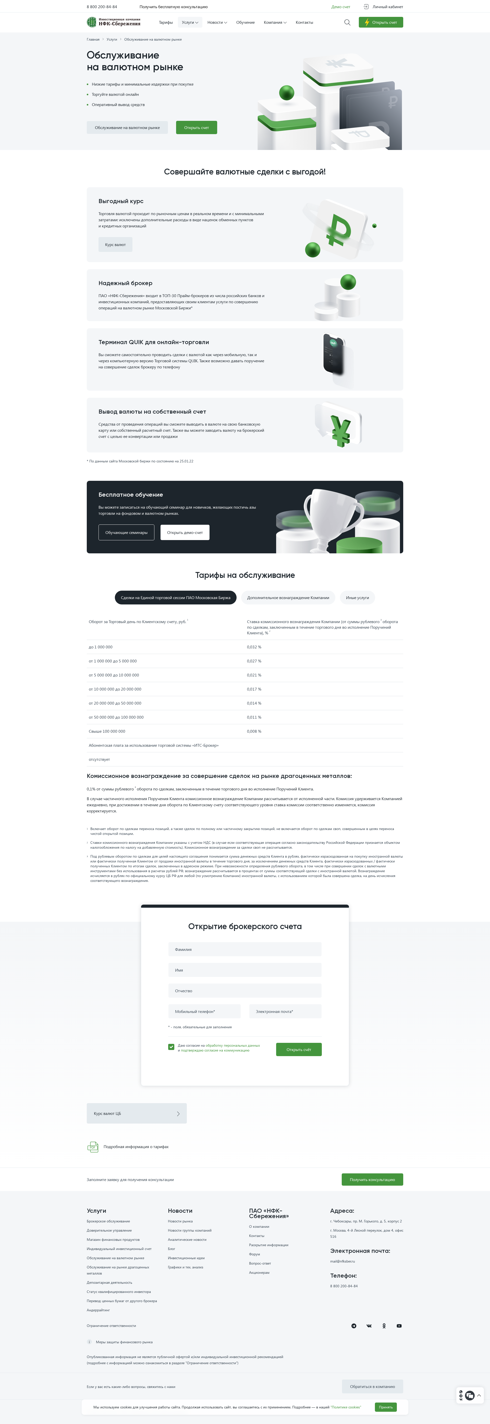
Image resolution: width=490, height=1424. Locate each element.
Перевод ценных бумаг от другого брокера (122, 1300)
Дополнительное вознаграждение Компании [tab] (288, 597)
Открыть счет (384, 22)
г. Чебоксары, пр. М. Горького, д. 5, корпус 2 (366, 1221)
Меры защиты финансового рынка (124, 1341)
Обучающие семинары (126, 532)
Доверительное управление (109, 1230)
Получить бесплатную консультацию (174, 6)
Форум (254, 1254)
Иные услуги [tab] (357, 597)
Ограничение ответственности (111, 1325)
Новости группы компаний (190, 1230)
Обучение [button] (245, 22)
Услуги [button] (188, 22)
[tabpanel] (245, 749)
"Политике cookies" (345, 1407)
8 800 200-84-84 (102, 6)
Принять (386, 1407)
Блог (171, 1248)
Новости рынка (180, 1221)
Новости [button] (215, 22)
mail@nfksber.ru (342, 1261)
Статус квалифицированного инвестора (119, 1291)
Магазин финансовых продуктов (113, 1239)
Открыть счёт (299, 1049)
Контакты (256, 1235)
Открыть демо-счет (185, 532)
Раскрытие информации (268, 1244)
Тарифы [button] (166, 22)
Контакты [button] (304, 22)
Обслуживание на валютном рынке (127, 127)
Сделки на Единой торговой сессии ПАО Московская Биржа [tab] (175, 597)
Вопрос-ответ (260, 1263)
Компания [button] (273, 22)
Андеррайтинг (98, 1310)
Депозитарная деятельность (109, 1282)
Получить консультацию (372, 1179)
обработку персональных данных (233, 1045)
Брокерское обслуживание (108, 1221)
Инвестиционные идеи (186, 1257)
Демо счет (341, 6)
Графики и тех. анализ (185, 1267)
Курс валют (115, 244)
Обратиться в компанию (372, 1386)
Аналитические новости (187, 1239)
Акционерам (259, 1272)
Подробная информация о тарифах (136, 1146)
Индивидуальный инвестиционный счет (119, 1248)
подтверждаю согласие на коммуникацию (215, 1050)
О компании (259, 1226)
